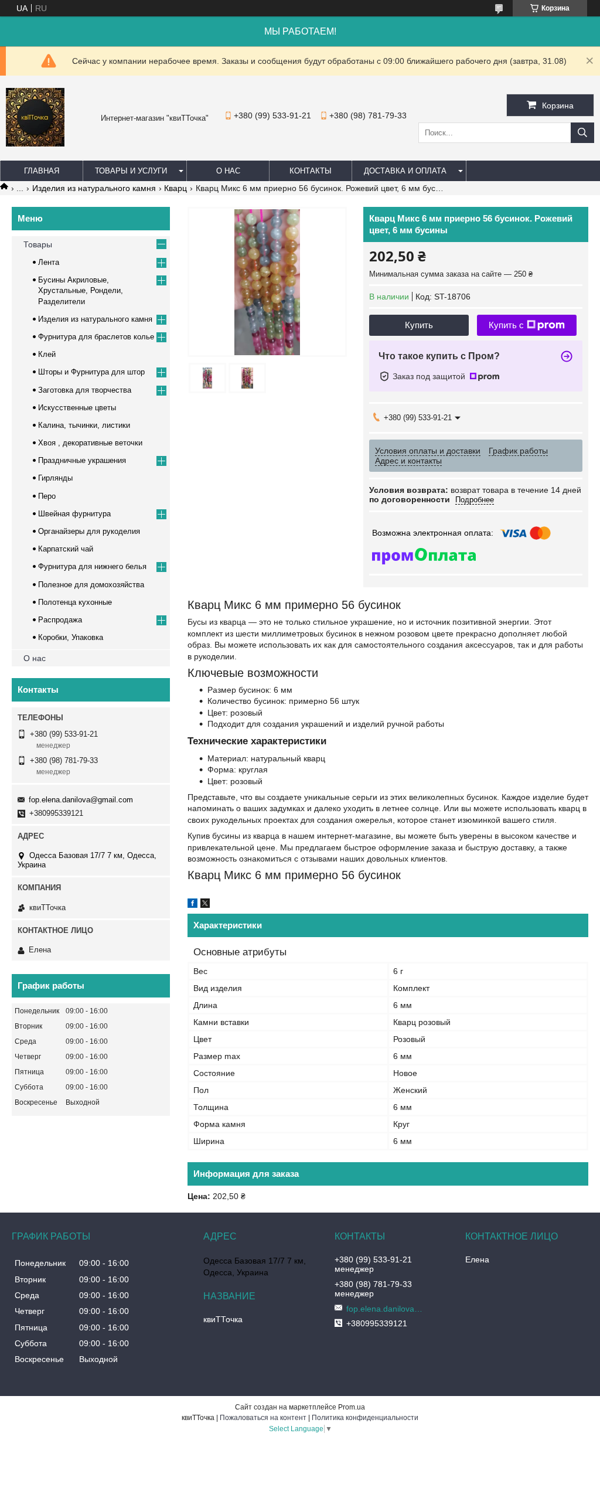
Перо (47, 496)
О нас (228, 170)
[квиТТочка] (35, 143)
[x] (205, 905)
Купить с (506, 325)
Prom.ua (351, 1407)
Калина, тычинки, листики (84, 425)
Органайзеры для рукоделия (89, 531)
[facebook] (192, 905)
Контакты (310, 170)
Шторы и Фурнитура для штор (91, 371)
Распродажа (60, 619)
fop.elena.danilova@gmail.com (81, 799)
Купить (419, 325)
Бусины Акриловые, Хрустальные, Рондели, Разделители (80, 290)
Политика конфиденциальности (365, 1418)
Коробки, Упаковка (70, 637)
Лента (48, 262)
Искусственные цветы (77, 407)
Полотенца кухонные (75, 602)
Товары (37, 244)
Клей (47, 354)
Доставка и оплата (405, 170)
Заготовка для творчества (84, 390)
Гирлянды (55, 478)
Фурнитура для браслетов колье (96, 336)
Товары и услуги (131, 170)
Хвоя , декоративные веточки (90, 442)
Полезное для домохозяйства (91, 584)
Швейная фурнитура (74, 513)
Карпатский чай (65, 548)
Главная (41, 170)
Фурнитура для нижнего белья (92, 566)
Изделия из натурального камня (94, 188)
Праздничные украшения (82, 460)
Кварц (175, 188)
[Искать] (582, 132)
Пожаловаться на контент (263, 1418)
